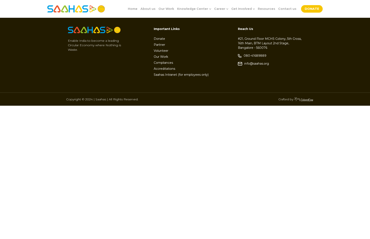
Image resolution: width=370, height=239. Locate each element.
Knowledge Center (192, 9)
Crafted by (285, 99)
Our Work (166, 9)
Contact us (287, 9)
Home (132, 9)
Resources (266, 9)
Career (219, 9)
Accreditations (164, 69)
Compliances (163, 63)
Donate (159, 39)
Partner (159, 45)
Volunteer (161, 51)
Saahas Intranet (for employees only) (181, 75)
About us (147, 9)
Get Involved (241, 9)
